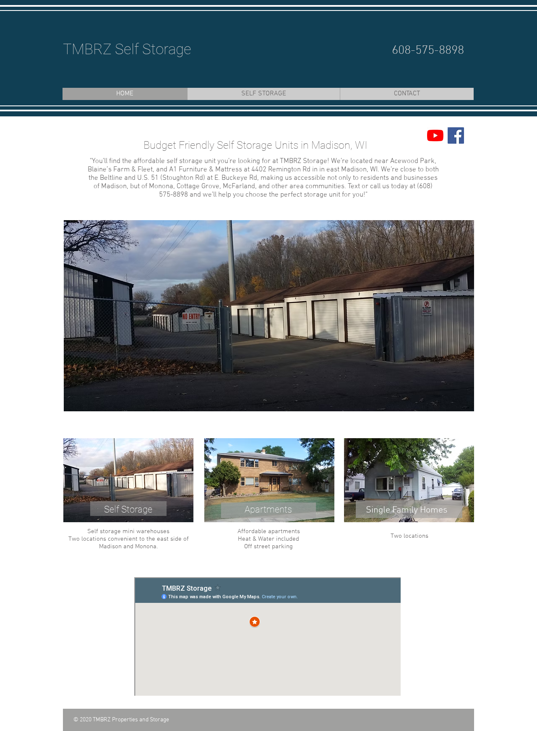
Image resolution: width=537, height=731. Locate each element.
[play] (456, 404)
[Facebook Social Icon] (456, 135)
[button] (269, 315)
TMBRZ (87, 49)
